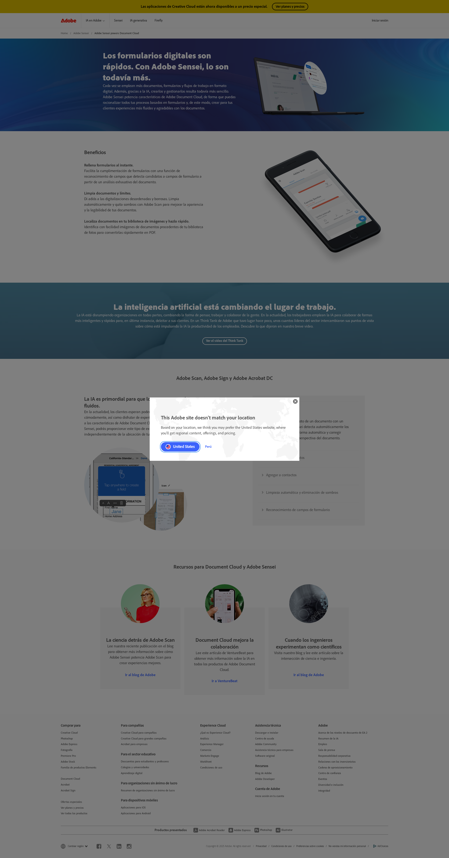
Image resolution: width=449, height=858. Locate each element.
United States (184, 446)
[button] (295, 401)
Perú (208, 447)
